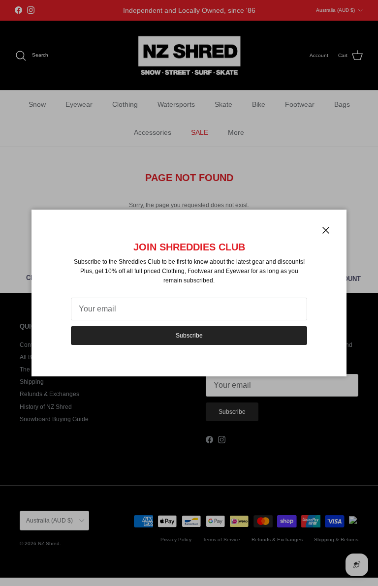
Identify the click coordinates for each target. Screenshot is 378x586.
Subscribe (189, 335)
